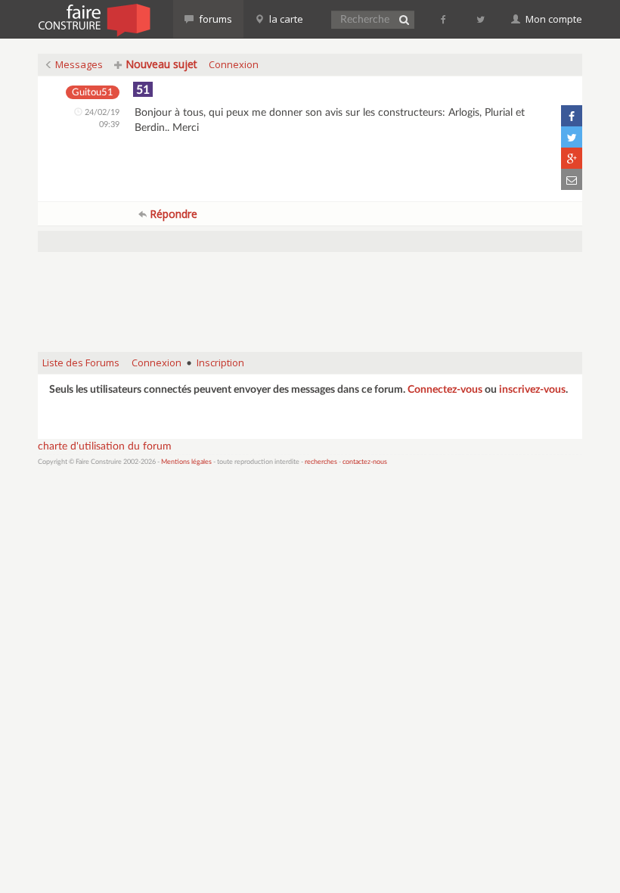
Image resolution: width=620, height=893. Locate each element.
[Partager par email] (571, 179)
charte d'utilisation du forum (105, 446)
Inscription (220, 362)
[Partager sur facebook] (571, 115)
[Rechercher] (403, 20)
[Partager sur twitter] (571, 137)
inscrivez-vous (532, 389)
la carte (285, 19)
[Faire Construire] (93, 19)
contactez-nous (365, 462)
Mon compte (552, 19)
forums (214, 19)
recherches (321, 462)
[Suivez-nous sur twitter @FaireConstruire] (481, 19)
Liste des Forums (80, 362)
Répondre (172, 214)
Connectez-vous (445, 389)
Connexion (234, 64)
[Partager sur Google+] (571, 158)
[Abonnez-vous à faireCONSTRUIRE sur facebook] (444, 19)
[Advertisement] (313, 302)
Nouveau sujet (159, 64)
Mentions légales (186, 462)
